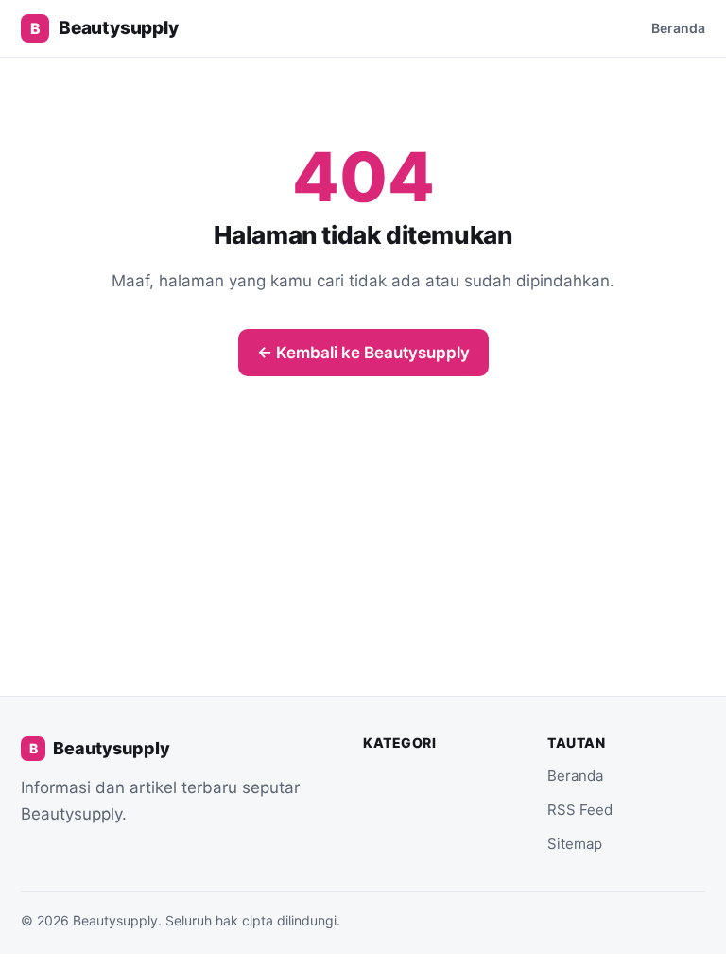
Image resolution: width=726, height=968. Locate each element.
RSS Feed (580, 810)
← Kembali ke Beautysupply (363, 352)
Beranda (678, 28)
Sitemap (574, 844)
